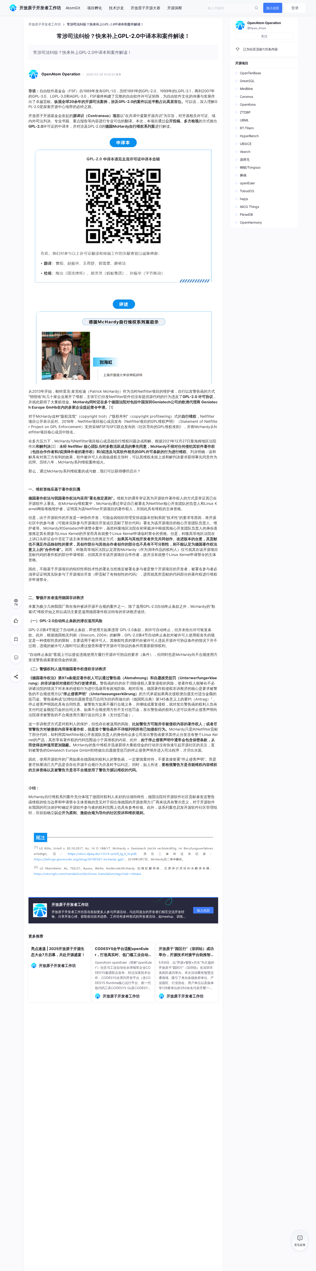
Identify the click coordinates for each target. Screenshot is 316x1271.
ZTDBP (245, 112)
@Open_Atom (256, 28)
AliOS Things (249, 207)
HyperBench (249, 136)
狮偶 (243, 175)
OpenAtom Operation (264, 23)
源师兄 (245, 159)
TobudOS (247, 191)
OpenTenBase (250, 73)
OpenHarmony (251, 222)
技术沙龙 (116, 8)
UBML (244, 120)
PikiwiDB (246, 214)
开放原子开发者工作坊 (45, 24)
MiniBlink (246, 89)
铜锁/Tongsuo (250, 167)
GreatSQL (247, 81)
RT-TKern (247, 128)
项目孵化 (94, 8)
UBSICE (245, 144)
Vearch (245, 152)
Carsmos (246, 97)
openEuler (247, 183)
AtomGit (73, 8)
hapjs (244, 199)
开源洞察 (174, 8)
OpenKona (248, 104)
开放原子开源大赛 (145, 8)
